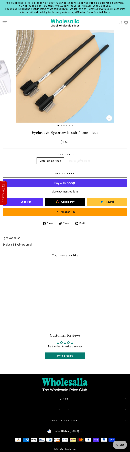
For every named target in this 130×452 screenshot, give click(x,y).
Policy (64, 409)
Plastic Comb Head (79, 161)
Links (64, 399)
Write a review (65, 355)
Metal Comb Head (50, 161)
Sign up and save (64, 420)
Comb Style (65, 154)
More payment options (64, 191)
